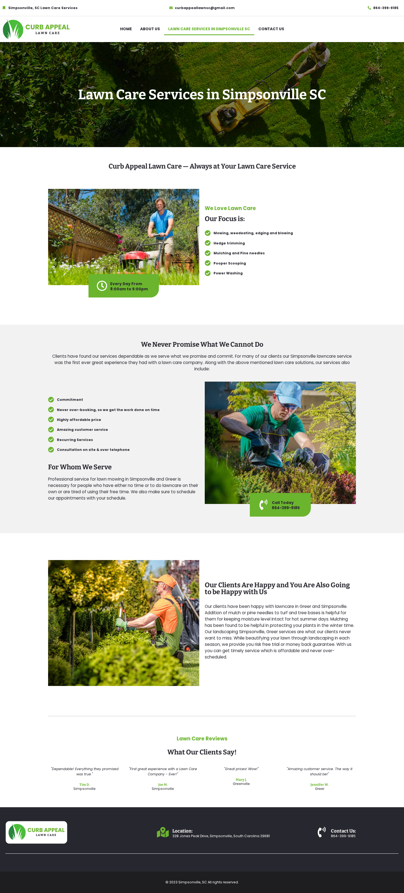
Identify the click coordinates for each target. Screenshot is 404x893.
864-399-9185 (286, 508)
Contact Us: (343, 831)
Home (126, 29)
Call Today (283, 502)
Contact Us (271, 29)
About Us (150, 29)
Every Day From (126, 283)
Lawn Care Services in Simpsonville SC (209, 29)
